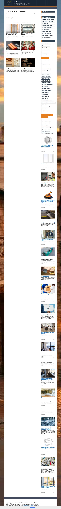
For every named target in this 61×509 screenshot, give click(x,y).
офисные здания (45, 92)
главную (14, 19)
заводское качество (46, 64)
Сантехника (26, 7)
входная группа (45, 51)
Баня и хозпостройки (47, 37)
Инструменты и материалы (48, 21)
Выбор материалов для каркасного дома (11, 69)
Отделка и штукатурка (47, 27)
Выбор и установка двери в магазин (27, 34)
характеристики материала (47, 127)
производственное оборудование (48, 102)
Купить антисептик (44, 408)
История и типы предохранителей (9, 51)
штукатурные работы (46, 131)
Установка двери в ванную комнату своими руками (11, 34)
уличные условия (45, 123)
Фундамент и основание (48, 35)
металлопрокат (45, 86)
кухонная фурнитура (46, 78)
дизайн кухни (44, 61)
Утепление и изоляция (47, 25)
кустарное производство (46, 76)
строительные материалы (47, 114)
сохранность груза (45, 110)
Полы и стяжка (46, 29)
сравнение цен (45, 112)
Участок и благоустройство (48, 19)
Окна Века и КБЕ (44, 163)
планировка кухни (45, 96)
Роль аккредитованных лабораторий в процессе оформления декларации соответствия (48, 448)
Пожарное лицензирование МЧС (28, 50)
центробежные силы (46, 129)
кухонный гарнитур (46, 80)
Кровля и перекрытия (47, 31)
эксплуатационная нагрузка (47, 133)
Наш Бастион (17, 2)
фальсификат (44, 125)
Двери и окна (45, 23)
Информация (32, 7)
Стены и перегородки (47, 33)
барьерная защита (45, 45)
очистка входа (45, 94)
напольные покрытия (46, 88)
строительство (45, 116)
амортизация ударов (46, 43)
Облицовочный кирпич (45, 276)
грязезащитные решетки (47, 59)
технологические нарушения (47, 118)
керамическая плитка (46, 74)
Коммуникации (20, 7)
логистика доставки (46, 82)
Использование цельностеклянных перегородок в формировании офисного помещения (47, 398)
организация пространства (47, 90)
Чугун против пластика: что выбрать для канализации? (27, 69)
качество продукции (46, 70)
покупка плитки (45, 98)
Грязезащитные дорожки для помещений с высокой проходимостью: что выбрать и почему (48, 221)
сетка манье (44, 108)
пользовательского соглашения (28, 505)
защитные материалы (46, 68)
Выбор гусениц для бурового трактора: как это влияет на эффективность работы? (48, 201)
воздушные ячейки (46, 49)
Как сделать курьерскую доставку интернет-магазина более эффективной (47, 294)
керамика (44, 72)
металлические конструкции (47, 84)
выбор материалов (45, 55)
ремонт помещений (46, 106)
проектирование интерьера (47, 100)
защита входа (44, 66)
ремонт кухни (44, 104)
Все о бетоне (14, 7)
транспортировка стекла (46, 121)
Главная (8, 7)
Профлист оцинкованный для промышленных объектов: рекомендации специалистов (46, 428)
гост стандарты (45, 57)
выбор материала (45, 53)
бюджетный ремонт (46, 47)
